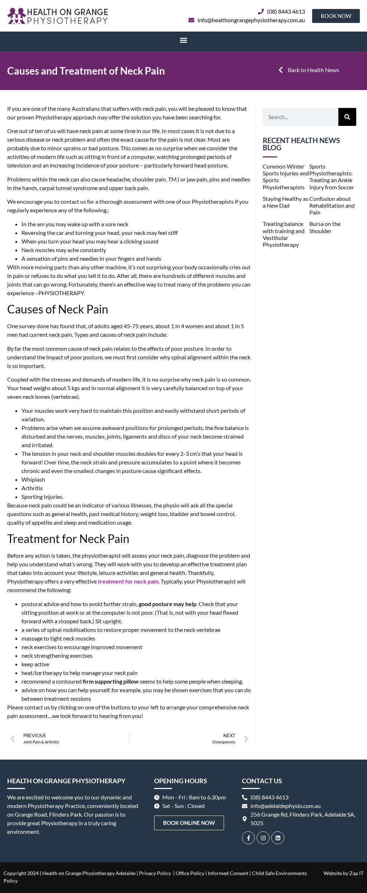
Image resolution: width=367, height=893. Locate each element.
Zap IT (356, 873)
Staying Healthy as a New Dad (285, 202)
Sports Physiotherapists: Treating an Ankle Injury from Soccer (331, 176)
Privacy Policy (155, 873)
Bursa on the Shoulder (324, 227)
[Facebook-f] (248, 837)
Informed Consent (228, 873)
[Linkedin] (277, 837)
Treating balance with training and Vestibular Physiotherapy (284, 234)
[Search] (347, 117)
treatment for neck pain (128, 581)
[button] (184, 40)
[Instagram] (263, 837)
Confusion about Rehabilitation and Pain (332, 205)
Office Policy (189, 873)
